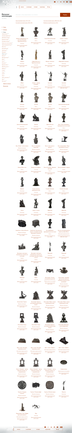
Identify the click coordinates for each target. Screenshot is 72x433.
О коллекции (29, 7)
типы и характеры (5, 77)
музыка (3, 55)
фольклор (4, 81)
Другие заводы (7, 83)
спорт (3, 72)
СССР (3, 73)
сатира (3, 70)
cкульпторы (42, 7)
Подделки (5, 86)
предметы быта (5, 64)
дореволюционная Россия (6, 44)
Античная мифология (6, 35)
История (35, 7)
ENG (71, 1)
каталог (22, 7)
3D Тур (48, 7)
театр (3, 75)
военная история (5, 39)
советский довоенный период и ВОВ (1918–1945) (53, 20)
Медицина (4, 52)
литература (4, 50)
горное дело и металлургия (7, 43)
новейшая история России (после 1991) (51, 22)
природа (3, 68)
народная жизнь (5, 57)
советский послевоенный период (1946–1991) (24, 22)
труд (3, 79)
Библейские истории (5, 37)
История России (5, 48)
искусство (4, 46)
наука (3, 59)
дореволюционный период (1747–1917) (23, 20)
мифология (4, 53)
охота (3, 61)
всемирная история (5, 41)
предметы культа (5, 66)
